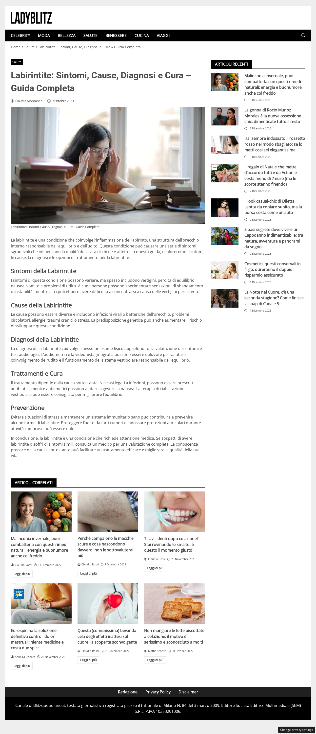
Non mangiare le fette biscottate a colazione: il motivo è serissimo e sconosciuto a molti (174, 636)
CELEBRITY (20, 35)
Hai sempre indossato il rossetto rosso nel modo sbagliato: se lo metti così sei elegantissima (274, 144)
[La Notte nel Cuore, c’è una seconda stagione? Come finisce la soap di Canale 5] (224, 298)
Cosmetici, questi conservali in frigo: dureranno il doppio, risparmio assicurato (272, 269)
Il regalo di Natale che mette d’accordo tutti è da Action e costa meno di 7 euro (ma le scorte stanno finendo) (270, 175)
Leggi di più (22, 574)
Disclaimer (188, 692)
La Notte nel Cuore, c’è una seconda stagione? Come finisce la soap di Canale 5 (274, 297)
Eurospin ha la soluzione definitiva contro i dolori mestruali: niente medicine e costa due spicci (37, 639)
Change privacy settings (296, 730)
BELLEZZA (67, 35)
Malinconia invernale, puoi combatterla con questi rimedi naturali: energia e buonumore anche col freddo (39, 547)
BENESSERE (116, 35)
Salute (16, 62)
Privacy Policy (158, 692)
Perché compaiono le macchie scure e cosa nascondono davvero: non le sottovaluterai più (106, 547)
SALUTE (90, 35)
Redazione (128, 692)
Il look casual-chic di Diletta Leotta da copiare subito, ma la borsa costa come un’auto (273, 206)
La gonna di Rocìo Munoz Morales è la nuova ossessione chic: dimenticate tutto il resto (272, 115)
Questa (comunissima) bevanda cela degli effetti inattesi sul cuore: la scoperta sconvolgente (107, 636)
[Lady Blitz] (31, 17)
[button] (303, 35)
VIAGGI (163, 35)
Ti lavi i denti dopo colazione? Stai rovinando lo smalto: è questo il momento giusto (171, 544)
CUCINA (142, 35)
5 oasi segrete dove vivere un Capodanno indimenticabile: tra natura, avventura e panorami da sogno (273, 238)
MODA (44, 35)
